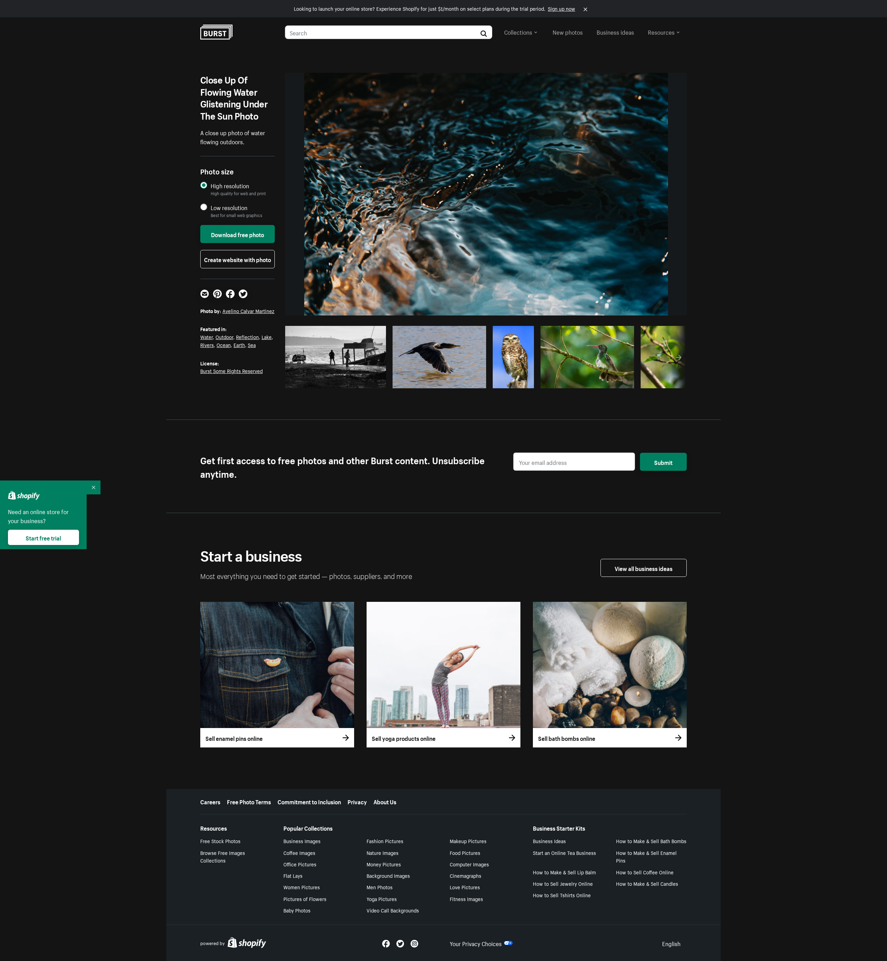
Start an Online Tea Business (564, 852)
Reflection (247, 336)
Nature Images (382, 852)
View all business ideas (644, 567)
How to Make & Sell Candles (647, 883)
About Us (385, 801)
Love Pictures (465, 887)
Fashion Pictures (385, 841)
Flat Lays (292, 875)
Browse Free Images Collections (222, 856)
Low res (364, 381)
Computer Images (469, 864)
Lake (267, 336)
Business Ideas (549, 841)
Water (206, 336)
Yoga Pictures (382, 898)
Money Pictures (384, 864)
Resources (661, 31)
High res (338, 381)
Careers (210, 801)
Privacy (357, 801)
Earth (239, 344)
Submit (663, 461)
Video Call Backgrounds (393, 910)
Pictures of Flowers (304, 898)
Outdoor (224, 336)
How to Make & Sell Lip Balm (564, 872)
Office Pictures (299, 864)
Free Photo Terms (249, 801)
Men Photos (380, 887)
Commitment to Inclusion (309, 801)
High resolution (230, 186)
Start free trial (43, 537)
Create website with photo (237, 258)
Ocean (224, 344)
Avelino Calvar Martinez (248, 310)
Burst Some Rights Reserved (231, 370)
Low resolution (229, 207)
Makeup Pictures (468, 841)
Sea (252, 344)
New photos (568, 31)
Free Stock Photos (220, 841)
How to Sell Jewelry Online (563, 883)
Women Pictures (301, 887)
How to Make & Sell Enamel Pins (646, 856)
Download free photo (237, 234)
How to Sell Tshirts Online (562, 895)
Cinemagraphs (465, 875)
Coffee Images (299, 852)
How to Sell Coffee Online (645, 872)
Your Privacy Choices (476, 942)
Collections (518, 31)
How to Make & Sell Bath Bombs (651, 841)
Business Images (301, 841)
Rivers (207, 344)
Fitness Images (466, 898)
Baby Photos (296, 910)
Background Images (388, 875)
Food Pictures (465, 852)
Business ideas (615, 31)
